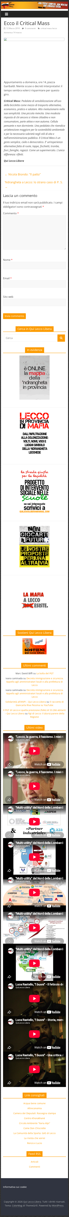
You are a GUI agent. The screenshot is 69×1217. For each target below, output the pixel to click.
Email (7, 278)
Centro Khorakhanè (34, 1118)
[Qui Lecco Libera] (34, 3)
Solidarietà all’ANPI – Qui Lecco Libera (25, 701)
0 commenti (30, 28)
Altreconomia (34, 1108)
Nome (8, 260)
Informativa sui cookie (15, 1186)
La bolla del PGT (45, 673)
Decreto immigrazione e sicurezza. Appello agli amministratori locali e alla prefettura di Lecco (35, 682)
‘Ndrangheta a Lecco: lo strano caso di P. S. (34, 184)
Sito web (8, 297)
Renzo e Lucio (34, 1143)
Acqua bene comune (34, 1103)
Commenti (34, 1166)
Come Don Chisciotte (34, 1128)
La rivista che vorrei (34, 1138)
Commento (11, 213)
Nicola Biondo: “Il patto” (23, 174)
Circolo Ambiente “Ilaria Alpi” (34, 1123)
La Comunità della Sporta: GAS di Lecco (34, 1133)
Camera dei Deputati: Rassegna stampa (34, 1113)
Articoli (34, 1161)
